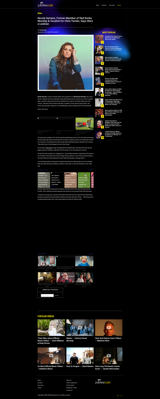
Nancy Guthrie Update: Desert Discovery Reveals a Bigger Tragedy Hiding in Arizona (113, 70)
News (97, 5)
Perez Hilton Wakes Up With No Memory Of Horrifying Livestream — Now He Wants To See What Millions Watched (113, 92)
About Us (68, 380)
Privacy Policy (70, 385)
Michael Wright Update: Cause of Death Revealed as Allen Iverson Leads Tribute (113, 48)
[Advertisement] (108, 23)
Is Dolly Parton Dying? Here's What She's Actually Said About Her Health (113, 37)
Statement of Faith (71, 387)
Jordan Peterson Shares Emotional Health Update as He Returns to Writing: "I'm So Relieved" (113, 134)
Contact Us (69, 390)
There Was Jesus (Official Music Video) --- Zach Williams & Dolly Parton (51, 340)
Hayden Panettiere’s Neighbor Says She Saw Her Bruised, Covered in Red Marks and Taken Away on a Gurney (113, 124)
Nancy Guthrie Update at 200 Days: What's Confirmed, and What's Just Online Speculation (113, 113)
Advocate (49, 148)
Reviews (104, 5)
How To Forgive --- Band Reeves (79, 366)
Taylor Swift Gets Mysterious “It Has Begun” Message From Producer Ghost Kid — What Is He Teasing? (113, 102)
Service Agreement (71, 382)
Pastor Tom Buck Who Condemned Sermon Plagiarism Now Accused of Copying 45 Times (113, 81)
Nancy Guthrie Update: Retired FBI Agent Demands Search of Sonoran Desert (113, 59)
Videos (119, 5)
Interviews (112, 5)
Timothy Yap (42, 30)
